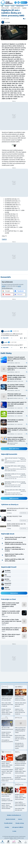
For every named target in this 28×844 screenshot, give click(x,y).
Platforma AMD (5, 8)
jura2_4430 (7, 331)
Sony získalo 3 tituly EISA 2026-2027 (19, 809)
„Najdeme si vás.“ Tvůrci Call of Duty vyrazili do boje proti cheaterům (20, 712)
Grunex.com (5, 616)
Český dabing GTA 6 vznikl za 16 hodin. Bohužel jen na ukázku (11, 628)
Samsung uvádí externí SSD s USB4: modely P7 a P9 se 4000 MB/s (17, 430)
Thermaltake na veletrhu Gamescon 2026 (15, 420)
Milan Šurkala (10, 362)
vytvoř (19, 286)
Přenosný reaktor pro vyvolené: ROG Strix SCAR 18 (16, 394)
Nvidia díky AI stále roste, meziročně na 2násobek (15, 412)
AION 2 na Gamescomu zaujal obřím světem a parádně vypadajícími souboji (10, 604)
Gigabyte (24, 8)
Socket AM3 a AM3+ (15, 8)
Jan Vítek (7, 22)
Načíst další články (14, 448)
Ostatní (12, 6)
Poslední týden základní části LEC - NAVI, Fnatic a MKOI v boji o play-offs (7, 772)
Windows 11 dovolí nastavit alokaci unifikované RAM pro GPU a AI (16, 358)
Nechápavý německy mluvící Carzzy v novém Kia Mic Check (7, 779)
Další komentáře (14, 498)
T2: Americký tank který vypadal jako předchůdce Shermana (20, 777)
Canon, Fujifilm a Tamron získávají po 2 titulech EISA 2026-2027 (20, 804)
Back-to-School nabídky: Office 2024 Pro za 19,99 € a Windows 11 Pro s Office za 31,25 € (16, 439)
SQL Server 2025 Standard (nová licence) (7, 728)
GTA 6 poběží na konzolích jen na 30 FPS (7, 741)
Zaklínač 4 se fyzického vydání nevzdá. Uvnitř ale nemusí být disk (11, 612)
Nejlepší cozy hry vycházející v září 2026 (7, 799)
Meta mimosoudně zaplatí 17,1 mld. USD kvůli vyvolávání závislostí (16, 404)
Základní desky (19, 6)
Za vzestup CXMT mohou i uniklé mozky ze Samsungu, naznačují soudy (16, 386)
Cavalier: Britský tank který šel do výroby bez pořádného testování (20, 763)
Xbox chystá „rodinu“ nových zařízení (6, 795)
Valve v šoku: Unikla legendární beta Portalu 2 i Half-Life (7, 704)
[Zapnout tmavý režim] (18, 2)
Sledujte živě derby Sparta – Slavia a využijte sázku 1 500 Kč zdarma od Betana (16, 377)
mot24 (5, 342)
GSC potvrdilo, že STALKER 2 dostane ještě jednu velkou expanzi (19, 746)
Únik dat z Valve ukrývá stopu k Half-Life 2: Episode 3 (11, 635)
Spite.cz (4, 608)
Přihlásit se (24, 2)
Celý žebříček (14, 593)
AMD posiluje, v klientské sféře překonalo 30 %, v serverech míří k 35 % (17, 368)
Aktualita (7, 6)
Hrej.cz (3, 631)
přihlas (3, 286)
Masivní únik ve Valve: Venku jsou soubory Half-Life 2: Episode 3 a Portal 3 (11, 621)
